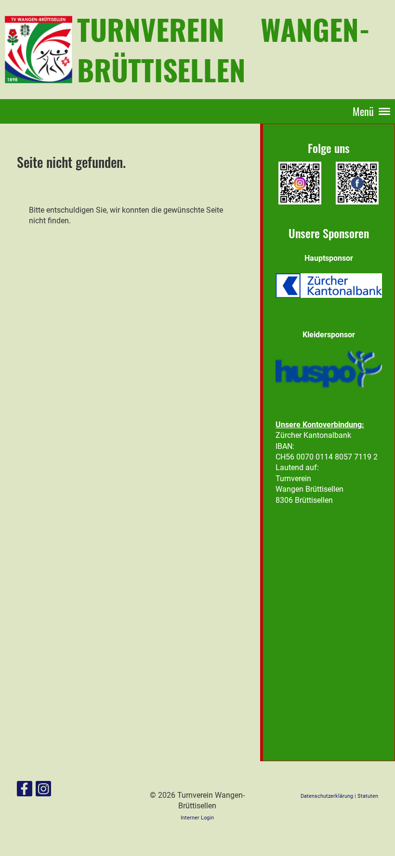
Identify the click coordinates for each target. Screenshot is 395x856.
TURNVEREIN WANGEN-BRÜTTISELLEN (223, 49)
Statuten (367, 796)
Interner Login (197, 818)
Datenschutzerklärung (328, 796)
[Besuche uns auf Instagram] (43, 791)
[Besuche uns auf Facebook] (24, 791)
